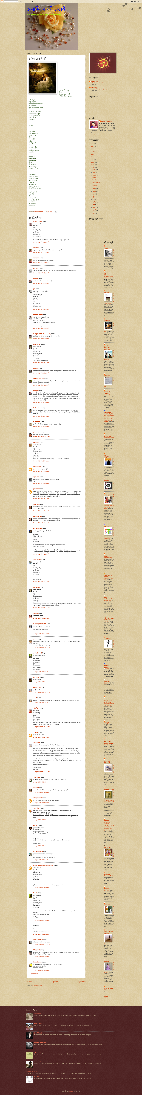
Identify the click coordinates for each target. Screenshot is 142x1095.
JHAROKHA (107, 639)
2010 (92, 167)
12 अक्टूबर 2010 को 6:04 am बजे (41, 772)
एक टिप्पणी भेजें (34, 974)
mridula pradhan (38, 939)
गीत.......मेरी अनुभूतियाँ (107, 456)
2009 (92, 213)
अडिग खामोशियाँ (96, 182)
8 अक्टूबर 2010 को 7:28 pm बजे (41, 242)
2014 (92, 156)
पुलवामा (107, 668)
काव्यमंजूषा (106, 961)
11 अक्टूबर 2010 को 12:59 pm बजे (41, 702)
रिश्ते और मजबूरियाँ (96, 180)
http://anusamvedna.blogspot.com (43, 865)
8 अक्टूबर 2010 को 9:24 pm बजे (41, 363)
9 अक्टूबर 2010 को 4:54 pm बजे (41, 511)
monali (35, 698)
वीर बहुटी (106, 723)
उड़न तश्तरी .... (108, 320)
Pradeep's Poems (107, 666)
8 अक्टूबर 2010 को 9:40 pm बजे (41, 385)
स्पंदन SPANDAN (109, 618)
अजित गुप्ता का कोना (38, 798)
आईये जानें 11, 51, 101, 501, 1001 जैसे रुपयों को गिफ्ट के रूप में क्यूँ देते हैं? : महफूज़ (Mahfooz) (109, 827)
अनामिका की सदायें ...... (107, 121)
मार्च (94, 205)
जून (94, 196)
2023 (92, 148)
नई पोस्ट (29, 982)
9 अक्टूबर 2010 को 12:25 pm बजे (41, 471)
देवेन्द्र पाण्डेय (36, 677)
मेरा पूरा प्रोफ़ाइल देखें (94, 135)
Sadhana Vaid (37, 408)
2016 (92, 151)
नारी (105, 699)
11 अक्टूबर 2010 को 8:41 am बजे (41, 682)
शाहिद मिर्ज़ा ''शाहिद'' (38, 315)
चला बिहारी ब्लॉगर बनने (38, 378)
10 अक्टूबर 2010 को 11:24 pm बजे (41, 671)
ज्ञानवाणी (106, 292)
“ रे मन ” (106, 745)
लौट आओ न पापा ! (38, 1023)
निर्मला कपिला (36, 442)
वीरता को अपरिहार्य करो (39, 1062)
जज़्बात (106, 248)
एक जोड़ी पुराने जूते (113, 768)
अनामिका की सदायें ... (49, 9)
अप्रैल (94, 202)
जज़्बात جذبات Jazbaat (107, 392)
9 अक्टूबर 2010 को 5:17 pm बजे (41, 523)
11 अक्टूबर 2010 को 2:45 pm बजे (41, 726)
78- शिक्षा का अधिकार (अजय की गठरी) (109, 599)
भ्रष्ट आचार (107, 890)
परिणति (94, 177)
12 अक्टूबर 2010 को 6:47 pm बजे (41, 820)
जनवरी (94, 210)
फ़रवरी (94, 207)
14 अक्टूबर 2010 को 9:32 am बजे (41, 934)
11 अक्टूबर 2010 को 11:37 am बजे (41, 692)
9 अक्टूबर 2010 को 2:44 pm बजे (41, 499)
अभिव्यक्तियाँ (94, 87)
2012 (92, 162)
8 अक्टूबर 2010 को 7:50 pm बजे (41, 283)
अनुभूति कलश (107, 412)
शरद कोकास (36, 613)
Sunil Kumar (36, 344)
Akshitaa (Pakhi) (38, 851)
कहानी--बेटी (113, 643)
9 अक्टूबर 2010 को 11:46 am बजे (41, 461)
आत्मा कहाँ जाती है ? (38, 1014)
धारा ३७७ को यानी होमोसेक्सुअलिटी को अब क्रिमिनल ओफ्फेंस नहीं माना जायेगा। (109, 703)
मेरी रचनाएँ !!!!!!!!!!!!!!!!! (107, 821)
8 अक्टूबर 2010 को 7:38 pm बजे (41, 262)
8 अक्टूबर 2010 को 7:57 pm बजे (41, 309)
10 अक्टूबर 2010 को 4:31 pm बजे (41, 618)
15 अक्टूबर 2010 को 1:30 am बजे (41, 956)
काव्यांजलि (106, 480)
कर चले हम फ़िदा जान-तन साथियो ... (99, 89)
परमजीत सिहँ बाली (37, 653)
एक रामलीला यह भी (113, 852)
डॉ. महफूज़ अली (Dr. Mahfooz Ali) (42, 334)
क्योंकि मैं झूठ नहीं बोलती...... (108, 932)
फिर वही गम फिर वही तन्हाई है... (41, 1042)
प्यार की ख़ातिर (107, 395)
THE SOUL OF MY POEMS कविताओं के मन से (108, 742)
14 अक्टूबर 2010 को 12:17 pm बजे (41, 944)
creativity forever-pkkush (108, 875)
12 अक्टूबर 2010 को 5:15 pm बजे (41, 792)
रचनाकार (106, 526)
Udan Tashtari (37, 559)
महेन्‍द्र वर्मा (35, 268)
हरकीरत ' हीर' (107, 436)
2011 (92, 164)
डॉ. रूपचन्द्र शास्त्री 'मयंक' (39, 623)
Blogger (71, 1091)
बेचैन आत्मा (107, 376)
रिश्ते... (105, 683)
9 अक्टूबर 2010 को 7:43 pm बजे (41, 554)
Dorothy (35, 893)
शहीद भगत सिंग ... (38, 1052)
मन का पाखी (107, 905)
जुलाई (94, 194)
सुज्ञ (34, 289)
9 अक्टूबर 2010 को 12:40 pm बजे (41, 483)
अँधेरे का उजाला (113, 253)
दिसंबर (94, 169)
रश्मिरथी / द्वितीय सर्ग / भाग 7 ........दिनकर (100, 83)
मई (93, 199)
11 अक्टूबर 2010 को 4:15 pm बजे (41, 737)
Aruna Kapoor (37, 466)
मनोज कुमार (36, 278)
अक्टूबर (95, 175)
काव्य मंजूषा (107, 681)
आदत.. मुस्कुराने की (109, 495)
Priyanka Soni (37, 687)
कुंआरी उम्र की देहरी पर (109, 437)
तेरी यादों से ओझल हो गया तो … (108, 277)
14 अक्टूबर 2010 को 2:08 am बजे (41, 920)
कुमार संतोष (35, 825)
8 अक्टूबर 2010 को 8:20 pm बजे (41, 328)
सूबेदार (34, 639)
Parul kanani (36, 777)
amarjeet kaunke (109, 789)
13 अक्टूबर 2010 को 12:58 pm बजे (41, 859)
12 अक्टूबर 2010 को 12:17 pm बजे (41, 782)
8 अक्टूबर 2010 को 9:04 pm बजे (41, 338)
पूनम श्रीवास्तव (36, 587)
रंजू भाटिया (35, 732)
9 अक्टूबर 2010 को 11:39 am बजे (41, 436)
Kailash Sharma (37, 221)
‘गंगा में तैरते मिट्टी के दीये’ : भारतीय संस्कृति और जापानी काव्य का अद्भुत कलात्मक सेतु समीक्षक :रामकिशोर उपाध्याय (109, 417)
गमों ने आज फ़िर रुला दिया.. (32, 1071)
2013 (92, 159)
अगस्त (94, 191)
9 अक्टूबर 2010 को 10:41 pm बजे (41, 608)
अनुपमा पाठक (36, 477)
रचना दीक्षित (36, 787)
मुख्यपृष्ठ (55, 982)
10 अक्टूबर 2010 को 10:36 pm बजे (41, 647)
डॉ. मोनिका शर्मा (37, 422)
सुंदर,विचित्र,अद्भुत (108, 557)
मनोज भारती (36, 368)
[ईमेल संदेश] (56, 211)
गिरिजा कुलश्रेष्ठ (37, 950)
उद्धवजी (106, 996)
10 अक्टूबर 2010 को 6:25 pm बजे (41, 633)
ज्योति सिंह (35, 708)
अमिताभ (106, 556)
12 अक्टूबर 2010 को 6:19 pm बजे (41, 802)
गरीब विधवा (94, 185)
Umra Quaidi (36, 742)
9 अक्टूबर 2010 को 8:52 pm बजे (41, 582)
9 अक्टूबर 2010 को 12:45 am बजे (41, 426)
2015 (92, 154)
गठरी (105, 597)
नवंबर (94, 172)
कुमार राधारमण (36, 489)
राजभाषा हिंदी (36, 808)
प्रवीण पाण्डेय (36, 432)
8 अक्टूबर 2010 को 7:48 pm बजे (41, 273)
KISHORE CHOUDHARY (108, 761)
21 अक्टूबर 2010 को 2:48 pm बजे (41, 970)
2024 (92, 146)
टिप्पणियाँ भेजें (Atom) (37, 985)
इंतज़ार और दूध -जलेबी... (107, 620)
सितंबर (94, 188)
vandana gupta (37, 516)
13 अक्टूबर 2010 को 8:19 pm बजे (41, 887)
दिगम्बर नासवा (36, 504)
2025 (92, 143)
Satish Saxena (37, 962)
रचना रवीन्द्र (107, 847)
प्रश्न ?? (113, 483)
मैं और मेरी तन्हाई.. (38, 1033)
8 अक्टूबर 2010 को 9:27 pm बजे (41, 373)
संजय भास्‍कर (36, 247)
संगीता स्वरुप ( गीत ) (38, 528)
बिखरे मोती (106, 889)
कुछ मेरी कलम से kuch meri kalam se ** (108, 347)
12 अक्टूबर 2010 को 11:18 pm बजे (41, 846)
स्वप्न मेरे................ (108, 274)
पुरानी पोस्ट (82, 982)
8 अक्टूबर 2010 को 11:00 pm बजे (41, 402)
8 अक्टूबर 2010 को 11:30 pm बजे (41, 416)
